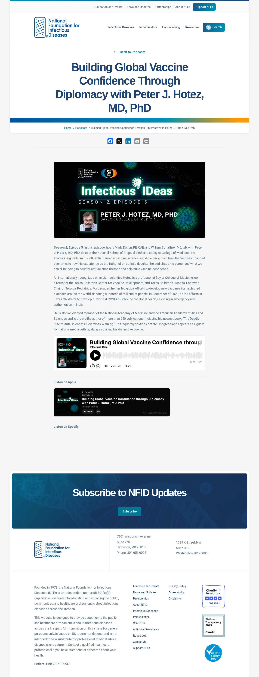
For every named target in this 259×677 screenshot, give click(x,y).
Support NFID (204, 7)
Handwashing (171, 27)
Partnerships (163, 7)
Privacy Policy (177, 586)
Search (217, 27)
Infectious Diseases (121, 27)
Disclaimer (175, 598)
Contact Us (139, 641)
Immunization (148, 27)
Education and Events (108, 7)
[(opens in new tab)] (213, 596)
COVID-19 (139, 623)
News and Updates (139, 7)
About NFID (182, 7)
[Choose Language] (224, 7)
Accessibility (177, 592)
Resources (192, 27)
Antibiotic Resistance (146, 629)
